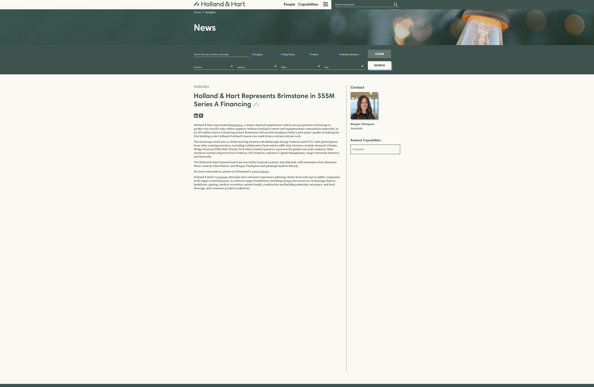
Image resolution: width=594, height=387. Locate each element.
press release (260, 171)
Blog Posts (289, 54)
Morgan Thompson (362, 124)
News (315, 54)
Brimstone (235, 125)
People (289, 4)
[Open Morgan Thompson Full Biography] (364, 118)
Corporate (221, 177)
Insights (210, 12)
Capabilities (308, 4)
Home (197, 12)
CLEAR (379, 54)
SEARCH (379, 65)
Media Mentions (350, 54)
